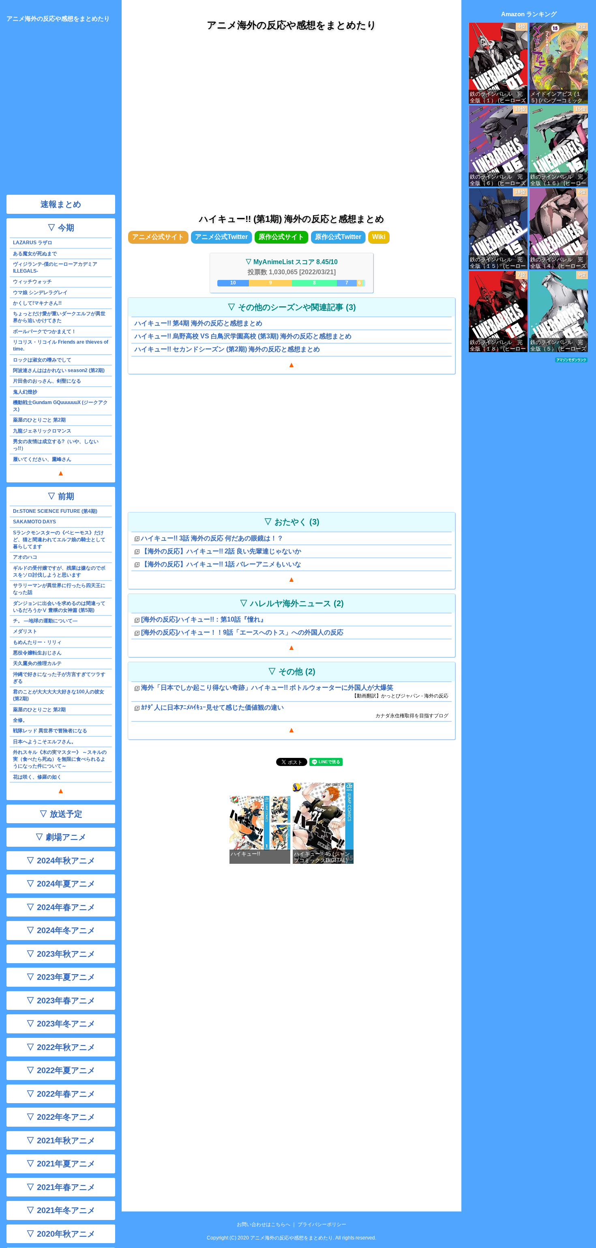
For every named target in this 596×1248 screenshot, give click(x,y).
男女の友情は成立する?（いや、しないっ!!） (56, 445)
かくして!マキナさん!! (37, 303)
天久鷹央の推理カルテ (37, 663)
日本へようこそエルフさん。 (44, 741)
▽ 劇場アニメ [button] (60, 837)
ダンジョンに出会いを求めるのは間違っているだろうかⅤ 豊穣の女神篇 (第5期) (59, 606)
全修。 (20, 720)
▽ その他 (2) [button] (291, 671)
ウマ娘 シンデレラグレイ (40, 292)
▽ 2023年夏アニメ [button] (60, 977)
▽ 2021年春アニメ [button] (60, 1187)
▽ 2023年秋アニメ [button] (60, 953)
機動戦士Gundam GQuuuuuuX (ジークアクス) (60, 406)
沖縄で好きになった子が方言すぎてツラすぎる (59, 677)
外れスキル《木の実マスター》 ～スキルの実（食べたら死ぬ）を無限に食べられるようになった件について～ (60, 759)
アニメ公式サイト (158, 236)
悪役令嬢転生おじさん (37, 653)
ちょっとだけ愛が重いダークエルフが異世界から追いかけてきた (59, 317)
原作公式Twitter (338, 236)
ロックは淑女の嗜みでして (42, 360)
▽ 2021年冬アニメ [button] (60, 1210)
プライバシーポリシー (322, 1224)
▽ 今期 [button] (60, 227)
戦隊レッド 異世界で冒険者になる (50, 731)
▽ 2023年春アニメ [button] (60, 1000)
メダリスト (25, 631)
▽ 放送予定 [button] (60, 813)
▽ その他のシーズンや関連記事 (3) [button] (291, 307)
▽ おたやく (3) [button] (291, 521)
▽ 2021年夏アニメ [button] (60, 1163)
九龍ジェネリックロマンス (42, 431)
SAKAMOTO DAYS (34, 522)
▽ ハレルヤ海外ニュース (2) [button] (292, 603)
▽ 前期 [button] (60, 496)
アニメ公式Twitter (221, 236)
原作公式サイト (281, 236)
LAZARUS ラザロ (32, 242)
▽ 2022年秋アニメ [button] (60, 1047)
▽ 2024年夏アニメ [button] (60, 883)
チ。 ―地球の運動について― (45, 621)
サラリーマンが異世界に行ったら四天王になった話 (59, 589)
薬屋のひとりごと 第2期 (39, 420)
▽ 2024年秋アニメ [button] (60, 860)
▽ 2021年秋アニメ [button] (60, 1140)
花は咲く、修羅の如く (37, 777)
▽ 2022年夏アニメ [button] (60, 1070)
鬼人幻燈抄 (25, 392)
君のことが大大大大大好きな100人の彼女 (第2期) (58, 695)
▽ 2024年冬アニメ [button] (60, 930)
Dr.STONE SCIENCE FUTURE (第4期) (55, 511)
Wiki (378, 236)
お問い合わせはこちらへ (263, 1224)
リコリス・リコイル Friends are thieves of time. (60, 345)
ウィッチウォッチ (32, 281)
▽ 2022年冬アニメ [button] (60, 1116)
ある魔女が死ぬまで (35, 253)
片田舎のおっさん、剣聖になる (47, 381)
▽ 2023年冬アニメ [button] (60, 1023)
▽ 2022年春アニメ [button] (60, 1093)
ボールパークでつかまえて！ (44, 331)
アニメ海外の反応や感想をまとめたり (292, 24)
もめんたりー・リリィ (37, 642)
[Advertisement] (291, 113)
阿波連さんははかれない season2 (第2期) (59, 370)
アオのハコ (25, 557)
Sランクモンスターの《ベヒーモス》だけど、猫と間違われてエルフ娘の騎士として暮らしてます (59, 539)
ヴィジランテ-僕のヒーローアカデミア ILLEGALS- (55, 267)
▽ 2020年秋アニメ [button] (60, 1233)
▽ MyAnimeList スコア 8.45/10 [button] (291, 261)
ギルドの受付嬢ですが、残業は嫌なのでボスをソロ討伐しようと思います (59, 571)
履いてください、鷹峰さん (42, 459)
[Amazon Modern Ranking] (571, 359)
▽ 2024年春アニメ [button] (60, 907)
